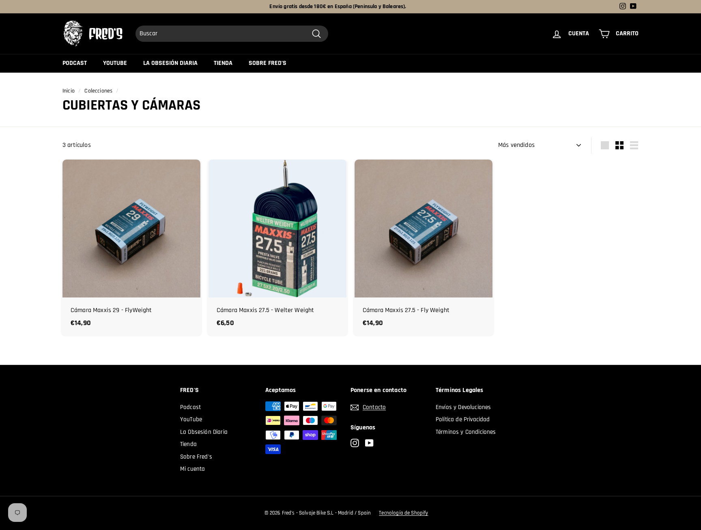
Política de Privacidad (463, 419)
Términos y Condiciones (466, 432)
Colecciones (98, 91)
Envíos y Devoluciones (463, 407)
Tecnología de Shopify (403, 513)
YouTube (115, 63)
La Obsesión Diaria (170, 63)
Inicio (68, 91)
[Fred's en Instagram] (354, 443)
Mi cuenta (192, 469)
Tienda (223, 63)
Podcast (74, 63)
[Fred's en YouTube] (369, 443)
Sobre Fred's (267, 63)
